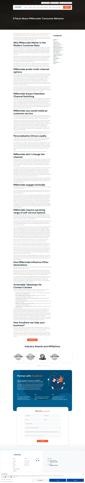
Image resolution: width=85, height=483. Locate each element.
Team (54, 60)
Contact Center (56, 43)
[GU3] (14, 226)
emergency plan (56, 46)
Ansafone (55, 39)
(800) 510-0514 (54, 465)
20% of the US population (31, 33)
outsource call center (57, 54)
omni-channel (56, 52)
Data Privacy (26, 464)
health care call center (57, 47)
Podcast (54, 56)
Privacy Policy (27, 461)
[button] (36, 365)
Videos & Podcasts (16, 468)
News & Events (56, 51)
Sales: (51, 464)
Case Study (55, 42)
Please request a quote (18, 332)
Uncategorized (56, 62)
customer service (56, 44)
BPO (54, 40)
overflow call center (57, 55)
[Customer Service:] (48, 460)
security (54, 59)
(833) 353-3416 (54, 462)
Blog (14, 462)
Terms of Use (26, 462)
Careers (14, 464)
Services (14, 461)
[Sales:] (48, 464)
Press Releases (56, 58)
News (14, 466)
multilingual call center (57, 50)
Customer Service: (53, 460)
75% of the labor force (43, 35)
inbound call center (57, 48)
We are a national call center (34, 328)
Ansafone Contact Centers (18, 327)
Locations (14, 470)
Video (54, 63)
